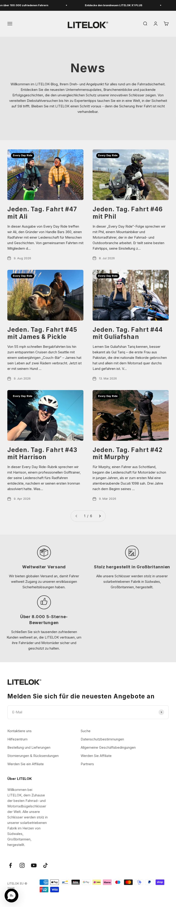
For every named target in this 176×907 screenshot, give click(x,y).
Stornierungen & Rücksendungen (33, 756)
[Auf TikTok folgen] (45, 865)
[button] (11, 895)
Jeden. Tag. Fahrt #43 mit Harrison (42, 453)
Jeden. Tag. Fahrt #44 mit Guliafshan (128, 333)
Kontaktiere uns (19, 731)
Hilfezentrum (17, 739)
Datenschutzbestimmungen (102, 739)
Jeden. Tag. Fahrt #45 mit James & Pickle (42, 333)
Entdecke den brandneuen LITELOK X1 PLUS (107, 5)
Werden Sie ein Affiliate (25, 764)
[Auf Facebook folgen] (10, 865)
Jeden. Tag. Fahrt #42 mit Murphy (127, 453)
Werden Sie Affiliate (96, 756)
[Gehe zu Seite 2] (99, 516)
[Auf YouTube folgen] (34, 865)
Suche (86, 731)
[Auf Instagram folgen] (22, 865)
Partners (87, 764)
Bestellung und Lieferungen (28, 747)
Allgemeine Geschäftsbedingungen (108, 747)
